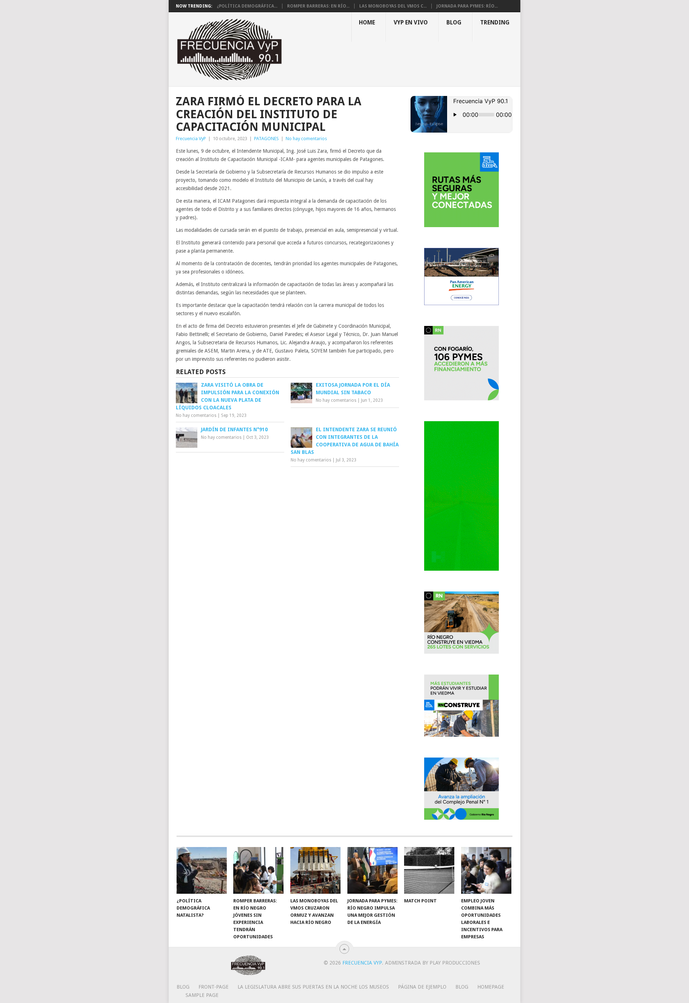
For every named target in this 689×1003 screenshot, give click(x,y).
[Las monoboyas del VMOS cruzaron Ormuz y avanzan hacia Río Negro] (315, 870)
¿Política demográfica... (247, 6)
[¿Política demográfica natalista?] (202, 870)
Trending (495, 22)
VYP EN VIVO (411, 22)
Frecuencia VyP (191, 138)
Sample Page (202, 995)
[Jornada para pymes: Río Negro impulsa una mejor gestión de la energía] (372, 870)
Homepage (490, 987)
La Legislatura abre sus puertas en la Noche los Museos (313, 987)
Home (367, 22)
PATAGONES (266, 138)
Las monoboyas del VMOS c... (393, 6)
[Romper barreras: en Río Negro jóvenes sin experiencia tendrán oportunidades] (258, 870)
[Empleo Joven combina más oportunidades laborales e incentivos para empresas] (486, 870)
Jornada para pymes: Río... (467, 6)
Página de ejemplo (422, 987)
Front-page (213, 987)
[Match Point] (429, 870)
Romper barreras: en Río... (318, 6)
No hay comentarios (306, 138)
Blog (453, 22)
